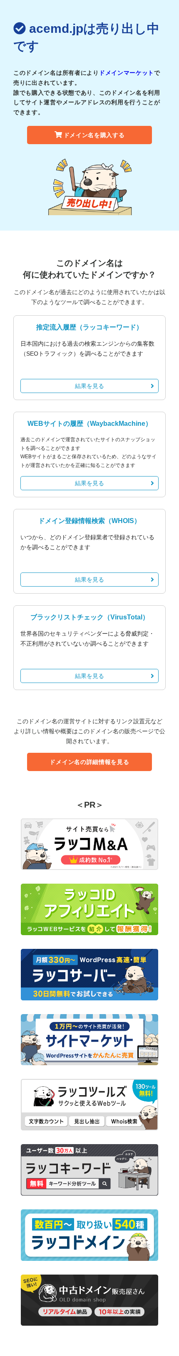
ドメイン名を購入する (94, 135)
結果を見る (89, 386)
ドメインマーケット (126, 72)
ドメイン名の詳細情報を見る (89, 762)
